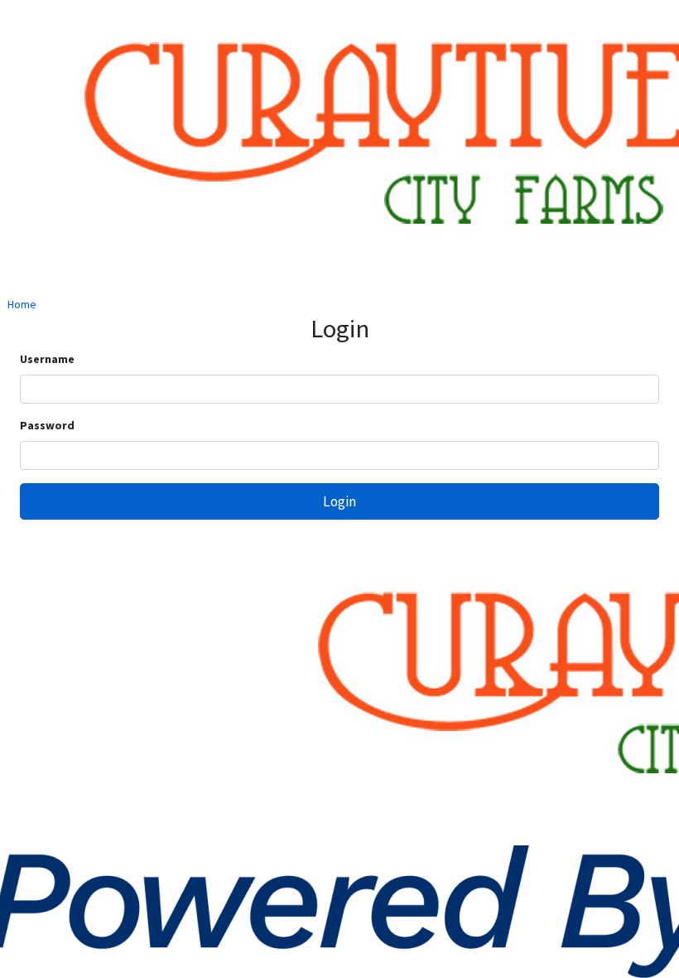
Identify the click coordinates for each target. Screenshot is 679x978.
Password (47, 425)
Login (339, 501)
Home (21, 304)
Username (47, 358)
